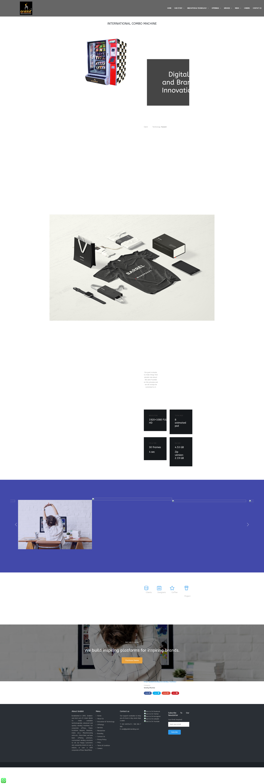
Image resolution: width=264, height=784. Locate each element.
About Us (100, 719)
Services (227, 8)
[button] (16, 524)
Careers (247, 8)
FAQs (99, 742)
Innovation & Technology (197, 8)
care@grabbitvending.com (130, 729)
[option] (132, 524)
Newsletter (101, 731)
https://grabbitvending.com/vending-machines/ (160, 682)
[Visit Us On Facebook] (152, 711)
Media (237, 8)
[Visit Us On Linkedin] (151, 719)
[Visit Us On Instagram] (152, 716)
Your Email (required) (175, 720)
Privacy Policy (101, 739)
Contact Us (257, 8)
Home (169, 8)
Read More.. (88, 750)
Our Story (178, 8)
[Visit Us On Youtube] (151, 721)
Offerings (215, 8)
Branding (100, 733)
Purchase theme (132, 660)
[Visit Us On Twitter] (151, 714)
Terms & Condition (103, 745)
